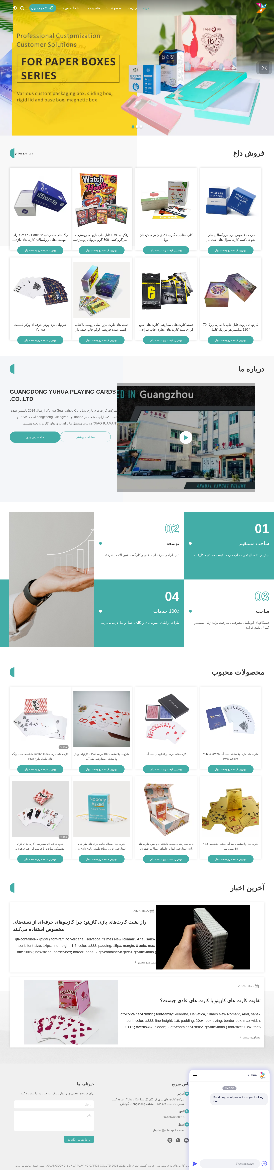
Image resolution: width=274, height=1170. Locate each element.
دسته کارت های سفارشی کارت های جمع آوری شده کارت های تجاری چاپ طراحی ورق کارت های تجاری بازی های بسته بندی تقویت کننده (166, 327)
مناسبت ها (94, 8)
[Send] (195, 1163)
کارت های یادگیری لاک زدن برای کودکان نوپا (166, 237)
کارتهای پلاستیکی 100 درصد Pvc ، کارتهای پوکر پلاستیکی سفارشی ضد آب (101, 756)
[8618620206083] (178, 1141)
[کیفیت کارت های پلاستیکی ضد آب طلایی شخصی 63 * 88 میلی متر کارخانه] (230, 809)
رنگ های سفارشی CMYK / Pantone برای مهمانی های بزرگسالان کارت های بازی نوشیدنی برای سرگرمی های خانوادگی (40, 237)
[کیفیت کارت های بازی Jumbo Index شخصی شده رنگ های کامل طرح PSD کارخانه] (40, 719)
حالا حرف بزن (40, 8)
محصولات (115, 8)
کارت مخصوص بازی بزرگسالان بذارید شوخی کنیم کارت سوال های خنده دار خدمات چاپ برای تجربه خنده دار (230, 237)
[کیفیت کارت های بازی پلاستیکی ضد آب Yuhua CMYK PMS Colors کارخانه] (230, 719)
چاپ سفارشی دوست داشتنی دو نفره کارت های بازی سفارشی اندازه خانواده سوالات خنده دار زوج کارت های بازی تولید (166, 846)
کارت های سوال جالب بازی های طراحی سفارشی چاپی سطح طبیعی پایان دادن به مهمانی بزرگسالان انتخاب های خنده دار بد (101, 846)
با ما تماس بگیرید (69, 8)
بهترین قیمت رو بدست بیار (230, 250)
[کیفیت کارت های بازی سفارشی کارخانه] (137, 134)
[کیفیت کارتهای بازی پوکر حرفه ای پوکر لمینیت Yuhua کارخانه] (40, 290)
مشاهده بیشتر (21, 153)
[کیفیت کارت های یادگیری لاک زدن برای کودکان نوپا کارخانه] (166, 200)
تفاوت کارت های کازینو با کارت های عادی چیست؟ (210, 1000)
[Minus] (195, 1075)
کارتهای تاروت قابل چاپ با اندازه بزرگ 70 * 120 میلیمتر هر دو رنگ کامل (230, 327)
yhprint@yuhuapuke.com (169, 1130)
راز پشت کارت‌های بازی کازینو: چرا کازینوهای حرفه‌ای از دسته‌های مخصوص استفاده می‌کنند (79, 925)
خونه (146, 8)
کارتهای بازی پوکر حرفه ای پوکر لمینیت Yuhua (40, 327)
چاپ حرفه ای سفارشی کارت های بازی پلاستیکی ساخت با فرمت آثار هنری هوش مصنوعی (40, 846)
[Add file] (264, 1163)
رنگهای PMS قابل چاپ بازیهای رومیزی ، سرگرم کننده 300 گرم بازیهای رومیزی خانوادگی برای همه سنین (101, 237)
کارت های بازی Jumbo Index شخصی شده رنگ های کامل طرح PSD (40, 756)
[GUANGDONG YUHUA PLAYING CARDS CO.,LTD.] (262, 8)
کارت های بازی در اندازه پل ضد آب (166, 754)
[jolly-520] (170, 1141)
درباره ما (132, 8)
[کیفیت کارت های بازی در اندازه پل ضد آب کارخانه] (166, 719)
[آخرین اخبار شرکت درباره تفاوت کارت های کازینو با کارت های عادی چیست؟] (71, 1012)
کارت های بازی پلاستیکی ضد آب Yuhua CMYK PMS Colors (230, 756)
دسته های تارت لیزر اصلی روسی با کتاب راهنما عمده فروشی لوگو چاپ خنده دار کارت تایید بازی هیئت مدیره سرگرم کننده (101, 327)
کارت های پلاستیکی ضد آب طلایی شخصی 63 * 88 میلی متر (230, 846)
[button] (141, 126)
